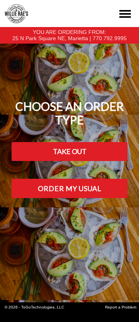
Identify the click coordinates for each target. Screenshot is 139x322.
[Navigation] (125, 12)
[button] (69, 151)
